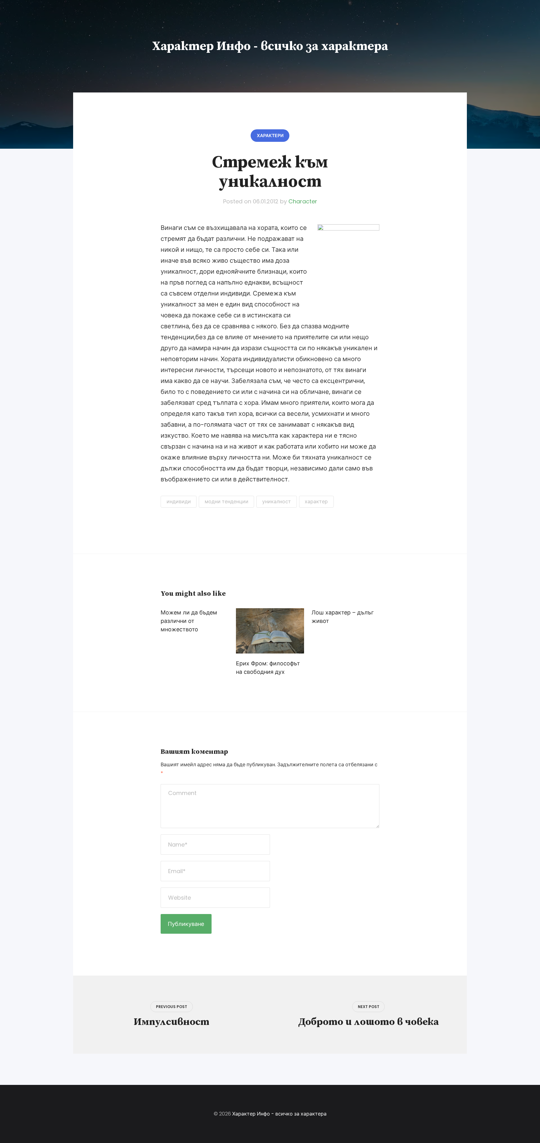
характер (316, 501)
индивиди (179, 501)
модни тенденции (226, 501)
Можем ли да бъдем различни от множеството (189, 621)
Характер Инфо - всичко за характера (270, 46)
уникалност (276, 501)
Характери (270, 135)
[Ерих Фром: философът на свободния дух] (270, 630)
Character (302, 201)
